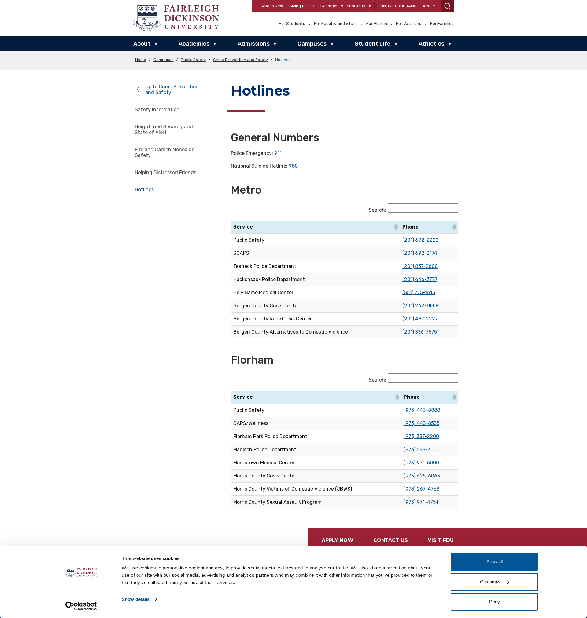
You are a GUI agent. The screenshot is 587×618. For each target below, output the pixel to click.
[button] (447, 6)
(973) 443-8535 (421, 423)
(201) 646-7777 (419, 279)
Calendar (329, 6)
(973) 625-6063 (422, 476)
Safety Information (157, 109)
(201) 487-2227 (420, 319)
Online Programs (398, 6)
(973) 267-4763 (421, 489)
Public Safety (193, 59)
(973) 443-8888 (422, 410)
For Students (292, 23)
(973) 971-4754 (421, 502)
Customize (491, 581)
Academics (194, 43)
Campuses (312, 43)
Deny (494, 601)
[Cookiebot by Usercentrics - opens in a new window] (81, 606)
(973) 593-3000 (422, 449)
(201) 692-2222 (420, 240)
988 (293, 166)
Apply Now (337, 540)
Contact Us (390, 540)
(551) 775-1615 (418, 292)
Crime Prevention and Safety (240, 59)
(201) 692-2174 (419, 253)
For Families (442, 23)
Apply (429, 6)
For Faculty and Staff (335, 23)
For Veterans (408, 23)
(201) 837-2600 (420, 266)
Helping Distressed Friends (165, 172)
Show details (136, 599)
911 (278, 153)
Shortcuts (356, 6)
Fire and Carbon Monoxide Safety (164, 152)
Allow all (494, 561)
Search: (377, 210)
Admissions (254, 43)
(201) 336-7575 (419, 332)
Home (140, 59)
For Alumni (376, 23)
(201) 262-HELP (420, 306)
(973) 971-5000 (421, 463)
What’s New (272, 6)
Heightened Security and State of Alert (164, 129)
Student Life (372, 43)
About (141, 43)
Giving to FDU (301, 6)
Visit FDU (441, 540)
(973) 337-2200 (421, 436)
